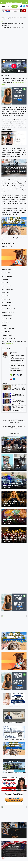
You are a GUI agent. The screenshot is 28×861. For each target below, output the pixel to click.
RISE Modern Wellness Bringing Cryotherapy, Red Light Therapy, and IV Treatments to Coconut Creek (18, 389)
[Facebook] (21, 6)
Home (2, 17)
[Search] (26, 2)
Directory (14, 6)
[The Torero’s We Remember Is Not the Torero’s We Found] (14, 517)
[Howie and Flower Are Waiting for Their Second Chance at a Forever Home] (14, 462)
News (9, 17)
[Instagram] (27, 6)
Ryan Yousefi (7, 27)
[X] (14, 375)
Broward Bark (14, 755)
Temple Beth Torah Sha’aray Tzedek (14, 739)
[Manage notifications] (3, 858)
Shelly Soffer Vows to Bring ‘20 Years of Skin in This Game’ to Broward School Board (18, 409)
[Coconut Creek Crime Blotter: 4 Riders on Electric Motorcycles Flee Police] (14, 480)
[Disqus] (14, 565)
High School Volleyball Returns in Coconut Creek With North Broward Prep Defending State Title (14, 501)
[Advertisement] (14, 43)
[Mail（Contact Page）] (11, 375)
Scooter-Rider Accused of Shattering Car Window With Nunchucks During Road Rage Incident (18, 402)
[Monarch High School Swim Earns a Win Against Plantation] (14, 444)
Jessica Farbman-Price (14, 706)
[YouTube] (11, 379)
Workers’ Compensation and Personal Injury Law (14, 773)
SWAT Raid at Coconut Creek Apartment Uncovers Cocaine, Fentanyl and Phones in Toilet (18, 396)
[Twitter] (24, 6)
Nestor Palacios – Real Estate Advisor (14, 722)
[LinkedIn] (14, 379)
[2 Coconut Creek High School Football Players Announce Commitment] (14, 535)
